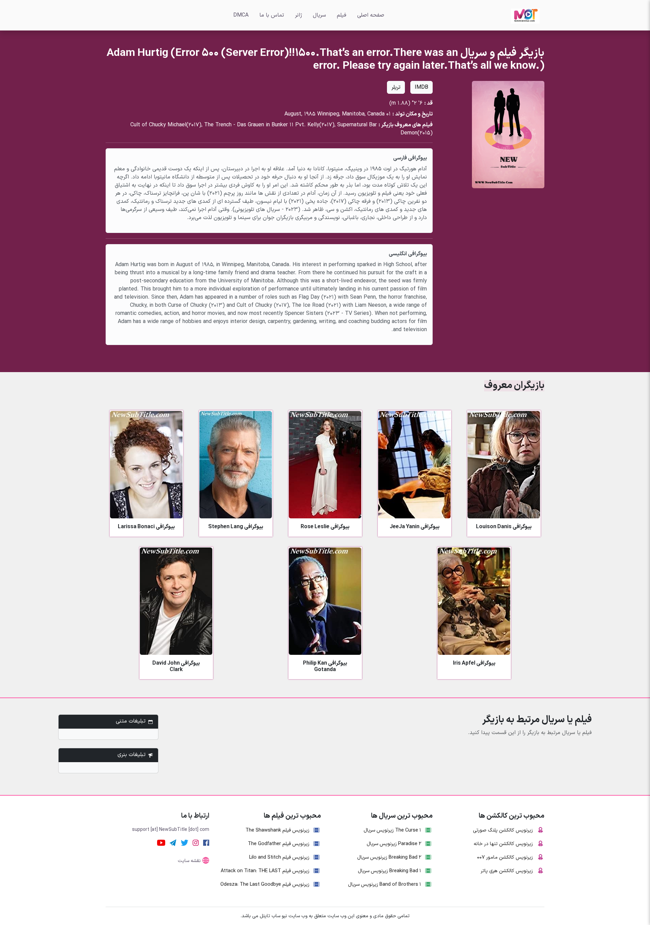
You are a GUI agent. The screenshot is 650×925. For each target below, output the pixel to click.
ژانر (298, 15)
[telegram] (173, 842)
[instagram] (196, 842)
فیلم (341, 15)
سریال (319, 15)
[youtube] (161, 842)
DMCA (240, 15)
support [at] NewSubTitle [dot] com (170, 829)
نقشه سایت (189, 860)
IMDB (421, 87)
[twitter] (184, 842)
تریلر (395, 87)
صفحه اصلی (370, 15)
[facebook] (206, 842)
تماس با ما (271, 15)
